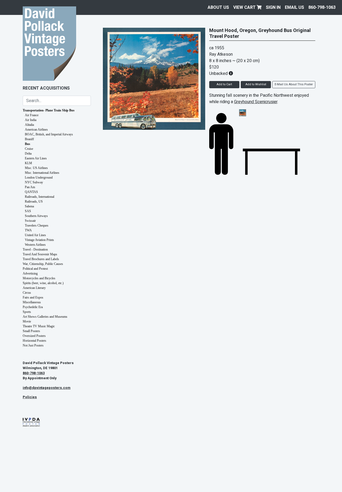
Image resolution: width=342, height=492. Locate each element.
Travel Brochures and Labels (41, 259)
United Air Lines (35, 235)
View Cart (245, 7)
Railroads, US (34, 201)
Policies (30, 397)
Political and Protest (35, 269)
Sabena (29, 206)
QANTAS (31, 192)
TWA (28, 230)
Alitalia (29, 125)
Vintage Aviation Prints (39, 240)
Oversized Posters (34, 336)
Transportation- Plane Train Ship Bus (49, 110)
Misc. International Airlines (42, 173)
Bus (27, 144)
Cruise (29, 149)
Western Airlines (35, 245)
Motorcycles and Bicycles (39, 278)
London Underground (39, 177)
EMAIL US (294, 7)
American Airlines (36, 129)
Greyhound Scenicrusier (255, 102)
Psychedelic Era (33, 307)
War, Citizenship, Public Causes (43, 264)
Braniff (29, 139)
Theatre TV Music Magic (39, 326)
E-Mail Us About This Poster (294, 84)
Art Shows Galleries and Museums (45, 316)
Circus (27, 293)
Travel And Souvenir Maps (40, 254)
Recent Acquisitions (46, 88)
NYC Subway (34, 182)
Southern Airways (36, 216)
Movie (27, 321)
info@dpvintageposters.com (47, 387)
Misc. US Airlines (36, 168)
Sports (27, 312)
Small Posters (31, 331)
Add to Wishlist (255, 84)
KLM (28, 163)
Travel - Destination (35, 249)
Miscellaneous (32, 302)
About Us (218, 7)
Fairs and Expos (33, 297)
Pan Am (30, 187)
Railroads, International (39, 197)
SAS (28, 211)
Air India (30, 120)
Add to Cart (224, 84)
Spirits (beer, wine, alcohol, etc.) (43, 283)
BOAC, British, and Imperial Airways (49, 134)
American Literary (34, 288)
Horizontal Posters (34, 340)
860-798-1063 (322, 7)
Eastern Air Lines (36, 158)
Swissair (30, 221)
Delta (28, 153)
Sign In (273, 7)
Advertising (30, 273)
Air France (31, 115)
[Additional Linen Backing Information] (231, 73)
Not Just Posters (33, 345)
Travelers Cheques (36, 225)
